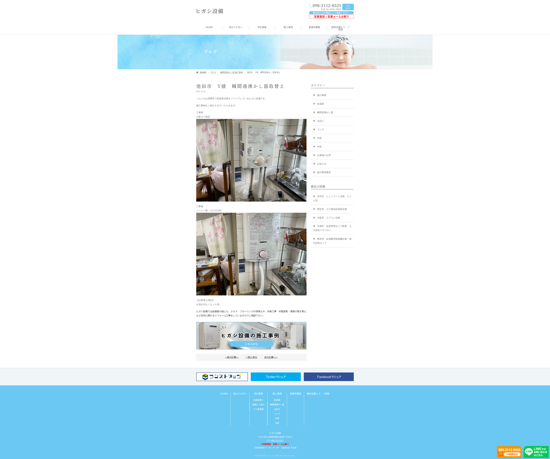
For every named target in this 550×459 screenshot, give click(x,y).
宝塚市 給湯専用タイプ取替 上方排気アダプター (332, 228)
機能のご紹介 (259, 405)
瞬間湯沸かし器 (227, 72)
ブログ (213, 72)
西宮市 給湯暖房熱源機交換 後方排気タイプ (332, 241)
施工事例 (288, 27)
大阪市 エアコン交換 (328, 217)
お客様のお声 (324, 155)
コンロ (320, 129)
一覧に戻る (251, 357)
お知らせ (321, 164)
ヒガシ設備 (275, 433)
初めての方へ (235, 27)
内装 (319, 138)
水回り (320, 121)
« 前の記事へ (231, 357)
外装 (319, 146)
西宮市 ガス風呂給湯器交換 (332, 209)
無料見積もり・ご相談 (340, 28)
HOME (209, 27)
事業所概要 (314, 27)
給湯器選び (258, 400)
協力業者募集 (324, 172)
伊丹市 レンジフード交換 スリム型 (332, 198)
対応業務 (261, 27)
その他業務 (259, 409)
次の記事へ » (270, 357)
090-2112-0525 (277, 441)
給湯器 (320, 104)
